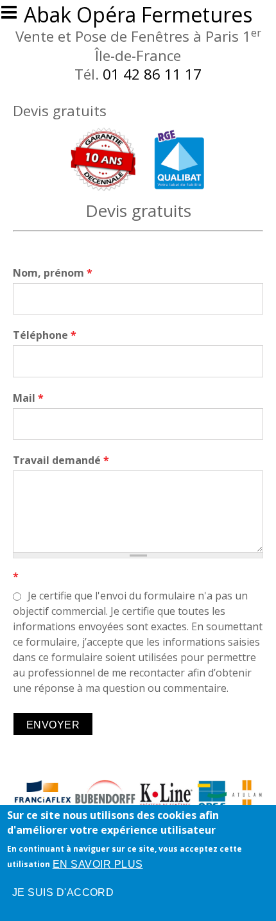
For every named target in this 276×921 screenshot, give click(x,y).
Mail (28, 398)
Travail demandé (61, 460)
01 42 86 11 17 (152, 74)
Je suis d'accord (63, 892)
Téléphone (44, 335)
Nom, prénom (52, 273)
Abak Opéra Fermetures (138, 14)
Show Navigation (15, 16)
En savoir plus (98, 864)
